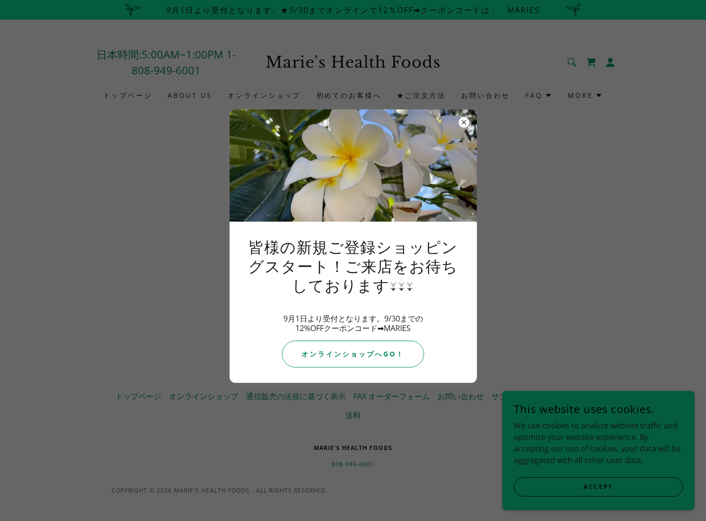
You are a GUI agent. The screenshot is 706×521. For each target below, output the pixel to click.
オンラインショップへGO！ (353, 353)
